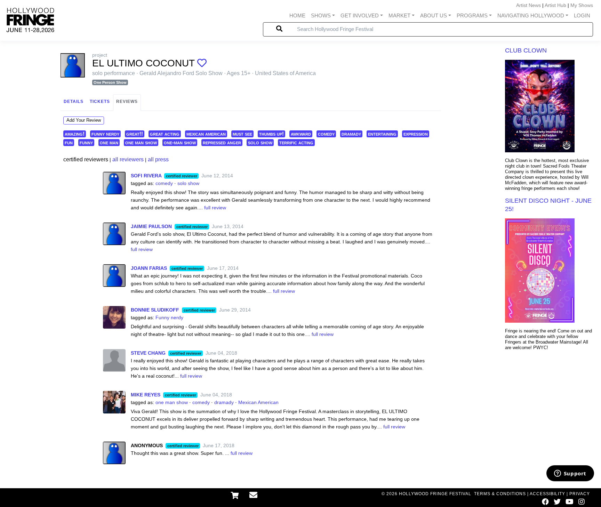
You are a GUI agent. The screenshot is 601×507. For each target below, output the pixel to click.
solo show (260, 142)
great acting (164, 134)
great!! (134, 134)
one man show (141, 142)
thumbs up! (271, 134)
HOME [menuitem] (297, 15)
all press (158, 159)
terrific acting (296, 142)
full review (215, 207)
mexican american (206, 134)
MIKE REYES (145, 394)
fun (69, 142)
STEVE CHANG (148, 353)
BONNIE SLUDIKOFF (155, 310)
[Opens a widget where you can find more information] (570, 474)
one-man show (180, 142)
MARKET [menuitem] (399, 15)
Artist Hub (555, 5)
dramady (351, 134)
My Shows (581, 5)
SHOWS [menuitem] (321, 15)
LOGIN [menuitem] (582, 15)
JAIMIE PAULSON (151, 226)
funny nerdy (105, 134)
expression (415, 134)
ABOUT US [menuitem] (433, 15)
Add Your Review (83, 120)
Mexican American (258, 402)
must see (242, 134)
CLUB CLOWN (526, 50)
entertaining (382, 134)
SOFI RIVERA (146, 175)
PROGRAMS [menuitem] (472, 15)
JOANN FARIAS (149, 268)
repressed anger (222, 142)
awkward (301, 134)
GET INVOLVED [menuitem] (359, 15)
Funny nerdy (169, 317)
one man (109, 142)
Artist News (528, 5)
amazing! (75, 134)
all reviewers (128, 159)
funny (86, 142)
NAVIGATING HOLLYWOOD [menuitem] (530, 15)
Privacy (579, 493)
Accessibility (547, 493)
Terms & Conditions (500, 493)
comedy (326, 134)
